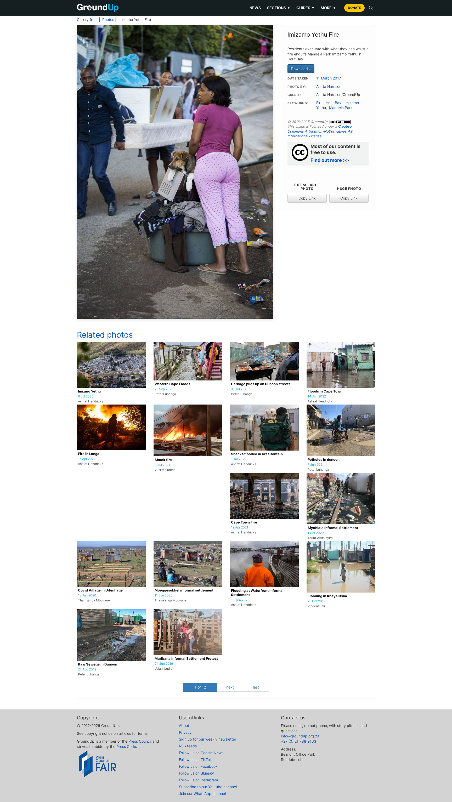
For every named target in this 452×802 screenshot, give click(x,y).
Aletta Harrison (328, 86)
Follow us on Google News (201, 752)
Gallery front (87, 20)
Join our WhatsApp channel (202, 793)
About (184, 725)
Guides (305, 7)
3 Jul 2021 (162, 465)
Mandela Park (341, 108)
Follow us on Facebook (198, 766)
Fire (319, 103)
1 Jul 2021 (238, 459)
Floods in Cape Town (325, 391)
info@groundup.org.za (300, 736)
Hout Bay (333, 103)
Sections (278, 7)
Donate (354, 8)
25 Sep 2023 (164, 389)
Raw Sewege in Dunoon (97, 664)
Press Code (126, 746)
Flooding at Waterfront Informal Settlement (257, 593)
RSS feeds (188, 746)
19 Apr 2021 (239, 527)
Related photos (105, 334)
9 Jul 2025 (85, 396)
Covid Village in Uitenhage (100, 590)
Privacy (185, 732)
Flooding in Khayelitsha (327, 596)
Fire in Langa (88, 454)
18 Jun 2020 (87, 595)
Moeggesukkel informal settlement (184, 590)
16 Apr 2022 (86, 459)
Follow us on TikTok (195, 759)
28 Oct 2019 (316, 601)
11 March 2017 (328, 78)
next (230, 687)
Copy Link (307, 198)
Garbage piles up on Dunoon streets (260, 384)
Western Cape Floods (172, 384)
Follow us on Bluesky (196, 773)
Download (300, 68)
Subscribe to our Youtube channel (208, 786)
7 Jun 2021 (316, 465)
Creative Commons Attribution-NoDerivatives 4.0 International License (320, 131)
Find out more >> (329, 160)
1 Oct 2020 (316, 533)
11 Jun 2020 (164, 595)
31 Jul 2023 (239, 389)
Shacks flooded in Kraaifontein (257, 454)
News (255, 7)
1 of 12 (200, 687)
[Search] (371, 8)
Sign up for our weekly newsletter (207, 739)
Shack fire (163, 460)
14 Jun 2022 (317, 396)
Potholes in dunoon (324, 460)
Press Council (139, 741)
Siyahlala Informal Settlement (333, 528)
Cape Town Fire (244, 522)
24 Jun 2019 (164, 664)
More (328, 7)
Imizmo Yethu (89, 391)
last (256, 687)
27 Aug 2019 (87, 669)
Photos (108, 20)
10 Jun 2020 (240, 600)
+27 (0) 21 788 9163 (298, 741)
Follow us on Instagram (198, 780)
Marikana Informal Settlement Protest (186, 659)
